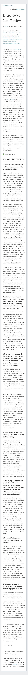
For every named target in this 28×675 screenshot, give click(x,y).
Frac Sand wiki (11, 100)
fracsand (5, 37)
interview (5, 32)
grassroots (12, 35)
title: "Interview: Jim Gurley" (12, 9)
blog (10, 32)
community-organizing (9, 39)
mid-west (18, 35)
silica (13, 32)
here (15, 664)
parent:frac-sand (14, 37)
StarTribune (18, 49)
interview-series (11, 41)
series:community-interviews (11, 43)
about (11, 5)
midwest (5, 35)
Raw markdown (20, 9)
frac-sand (18, 32)
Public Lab (5, 5)
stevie (6, 26)
